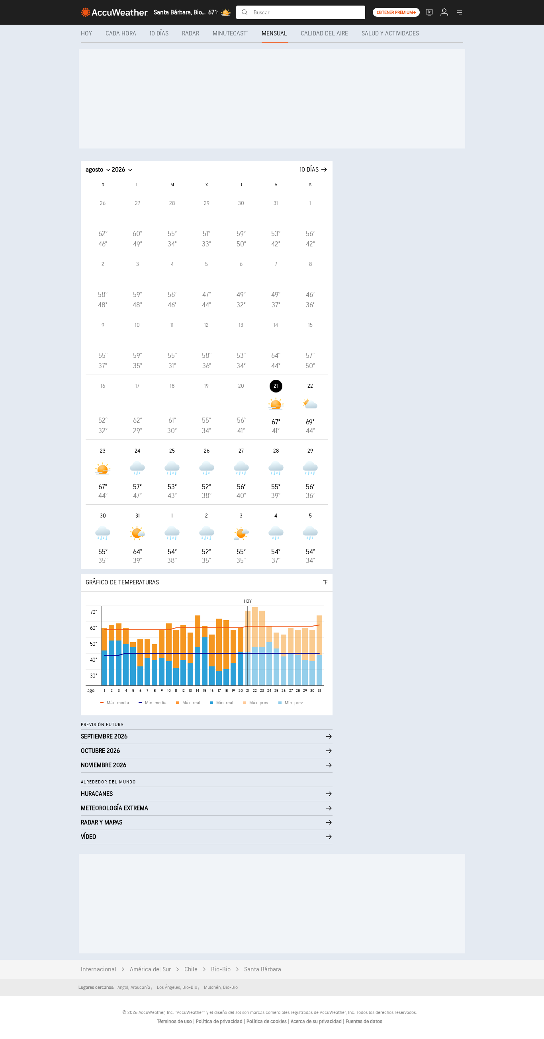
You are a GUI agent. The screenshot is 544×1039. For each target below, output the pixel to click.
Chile (191, 969)
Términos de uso (175, 1021)
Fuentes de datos (364, 1021)
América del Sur (150, 969)
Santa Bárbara (262, 969)
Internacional (98, 969)
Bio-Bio (221, 969)
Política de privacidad (220, 1021)
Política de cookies (267, 1021)
